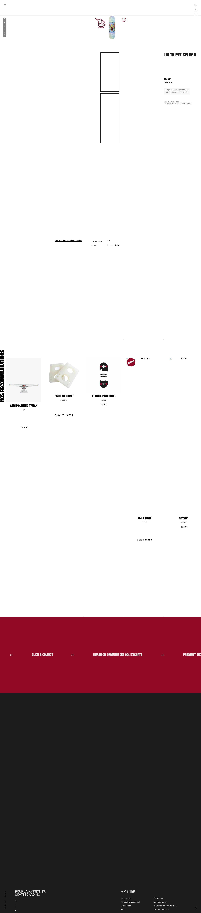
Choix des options (23, 457)
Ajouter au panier (104, 434)
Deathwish (168, 82)
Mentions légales (160, 902)
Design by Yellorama (161, 909)
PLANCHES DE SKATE (179, 103)
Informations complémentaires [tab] (68, 240)
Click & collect (126, 906)
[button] (124, 20)
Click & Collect (32, 654)
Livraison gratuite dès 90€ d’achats (108, 654)
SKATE (189, 103)
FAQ (122, 909)
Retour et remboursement (130, 902)
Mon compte (125, 898)
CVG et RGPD (159, 898)
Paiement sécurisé (186, 654)
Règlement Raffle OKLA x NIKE (165, 906)
